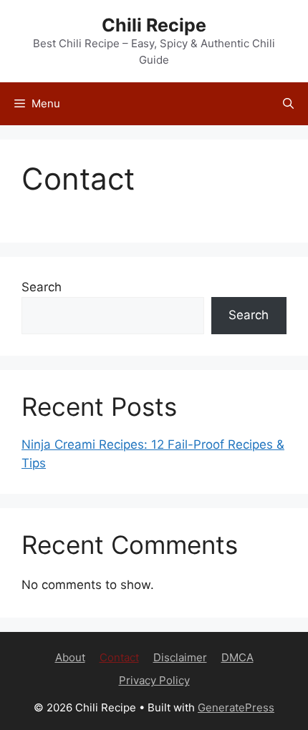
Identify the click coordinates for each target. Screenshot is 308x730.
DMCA (237, 657)
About (70, 657)
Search (41, 287)
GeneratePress (236, 707)
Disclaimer (180, 657)
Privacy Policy (154, 680)
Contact (119, 657)
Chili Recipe (154, 25)
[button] (288, 103)
